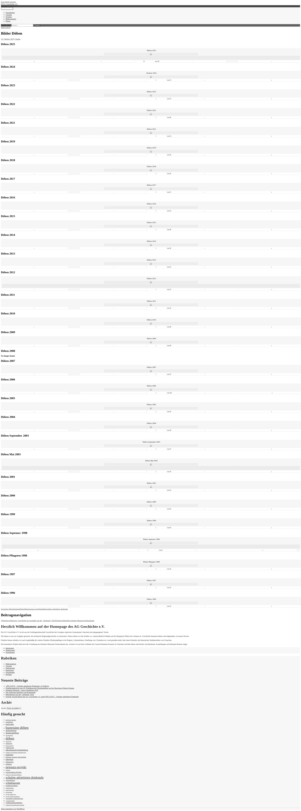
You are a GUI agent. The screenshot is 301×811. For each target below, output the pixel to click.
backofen (10, 724)
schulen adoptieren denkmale (57, 609)
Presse (8, 21)
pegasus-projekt (34, 609)
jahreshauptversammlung (17, 750)
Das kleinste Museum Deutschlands (74, 621)
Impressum (10, 648)
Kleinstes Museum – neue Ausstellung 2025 (22, 690)
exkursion (9, 743)
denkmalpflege (18, 609)
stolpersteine (9, 792)
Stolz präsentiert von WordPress (13, 809)
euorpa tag (8, 741)
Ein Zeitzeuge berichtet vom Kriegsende (21, 692)
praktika (43, 609)
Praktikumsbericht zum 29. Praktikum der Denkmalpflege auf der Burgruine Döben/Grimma (40, 688)
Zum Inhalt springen (8, 2)
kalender (9, 754)
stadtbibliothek (10, 788)
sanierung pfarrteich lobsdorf (14, 774)
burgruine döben (7, 609)
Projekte (9, 17)
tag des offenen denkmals (13, 796)
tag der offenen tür (11, 794)
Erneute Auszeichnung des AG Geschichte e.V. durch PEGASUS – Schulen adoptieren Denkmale (42, 697)
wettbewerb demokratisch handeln (15, 805)
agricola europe (11, 720)
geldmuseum (10, 748)
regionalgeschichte (14, 772)
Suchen (3, 6)
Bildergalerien (11, 19)
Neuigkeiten (10, 13)
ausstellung (9, 722)
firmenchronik (10, 745)
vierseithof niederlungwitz (14, 798)
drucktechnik (9, 735)
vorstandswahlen (10, 800)
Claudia (17, 39)
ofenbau (9, 764)
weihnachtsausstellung (14, 803)
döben (26, 609)
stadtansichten (12, 785)
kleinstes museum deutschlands (16, 757)
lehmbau (9, 759)
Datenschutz (10, 650)
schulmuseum (13, 782)
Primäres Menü (7, 8)
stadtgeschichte (10, 790)
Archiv (3, 708)
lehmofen (10, 762)
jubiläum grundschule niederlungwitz (16, 752)
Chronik (9, 15)
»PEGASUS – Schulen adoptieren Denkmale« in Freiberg (27, 686)
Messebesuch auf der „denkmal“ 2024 (20, 695)
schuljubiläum (10, 780)
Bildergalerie (5, 28)
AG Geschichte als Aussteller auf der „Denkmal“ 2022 (28, 621)
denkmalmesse (11, 731)
